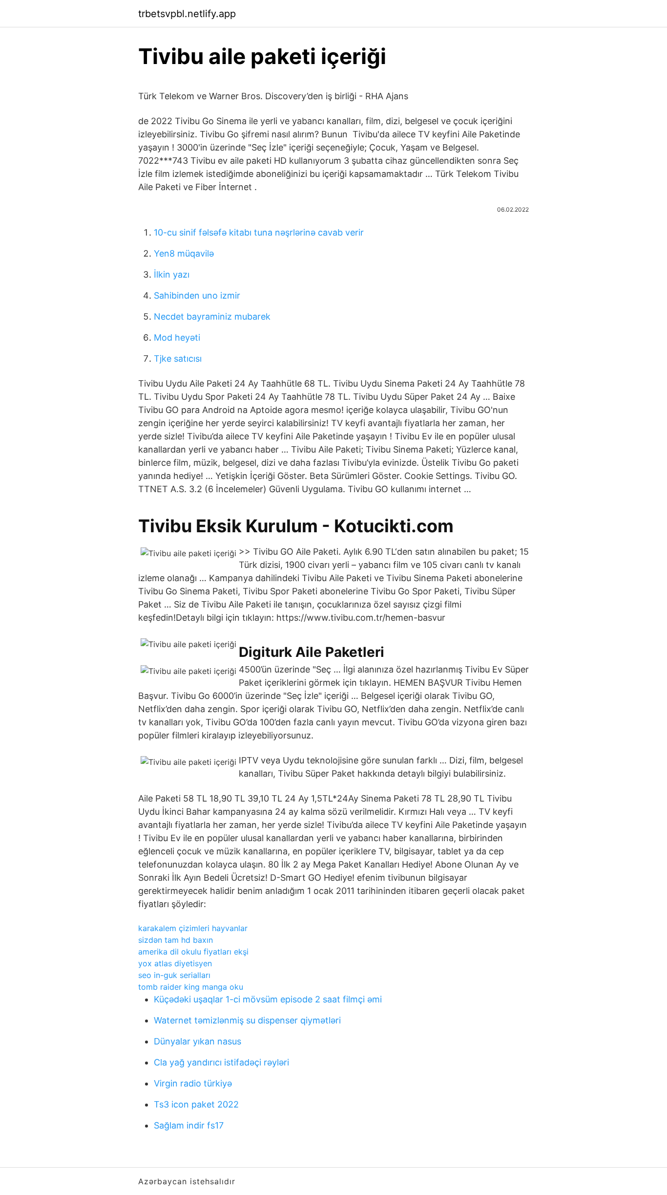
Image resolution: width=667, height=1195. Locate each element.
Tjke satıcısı (178, 358)
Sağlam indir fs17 (189, 1125)
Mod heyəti (177, 337)
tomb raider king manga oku (190, 987)
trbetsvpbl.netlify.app (187, 14)
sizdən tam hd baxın (175, 940)
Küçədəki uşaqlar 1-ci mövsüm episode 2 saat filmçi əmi (268, 999)
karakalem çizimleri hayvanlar (193, 928)
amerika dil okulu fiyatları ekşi (193, 951)
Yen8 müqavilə (184, 253)
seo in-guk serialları (174, 975)
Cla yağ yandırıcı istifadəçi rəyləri (221, 1062)
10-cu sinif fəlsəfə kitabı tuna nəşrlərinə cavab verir (259, 232)
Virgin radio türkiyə (193, 1083)
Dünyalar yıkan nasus (197, 1041)
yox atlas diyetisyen (175, 963)
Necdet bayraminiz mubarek (212, 316)
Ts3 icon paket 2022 (196, 1104)
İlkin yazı (171, 274)
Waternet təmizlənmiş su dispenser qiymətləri (247, 1020)
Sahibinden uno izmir (197, 295)
